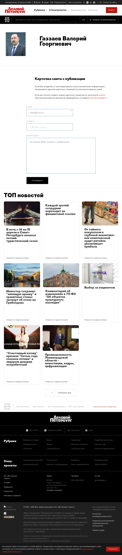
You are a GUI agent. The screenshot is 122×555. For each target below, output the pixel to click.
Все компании (23, 407)
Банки (49, 440)
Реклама (93, 10)
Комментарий (32, 135)
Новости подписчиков (104, 448)
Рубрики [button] (40, 10)
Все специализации (57, 407)
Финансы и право (31, 440)
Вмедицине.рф (101, 460)
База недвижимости (80, 464)
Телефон (30, 121)
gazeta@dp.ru (100, 480)
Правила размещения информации (104, 407)
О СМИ (7, 483)
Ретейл (50, 444)
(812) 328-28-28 (77, 480)
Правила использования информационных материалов (103, 523)
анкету (102, 95)
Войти (111, 10)
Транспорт (76, 440)
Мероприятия (78, 10)
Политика (27, 448)
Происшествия (78, 448)
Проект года (100, 444)
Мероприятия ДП (31, 464)
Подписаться (60, 2)
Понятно (113, 549)
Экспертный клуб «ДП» (33, 460)
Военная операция (79, 444)
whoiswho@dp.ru (98, 98)
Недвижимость (30, 444)
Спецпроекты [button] (58, 10)
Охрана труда (98, 530)
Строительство (53, 448)
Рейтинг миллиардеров (57, 464)
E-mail (29, 107)
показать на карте (54, 490)
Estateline (75, 460)
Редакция (8, 487)
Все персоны (38, 407)
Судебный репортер (104, 440)
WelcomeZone (101, 464)
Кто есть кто (52, 460)
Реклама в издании (12, 495)
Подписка (8, 491)
